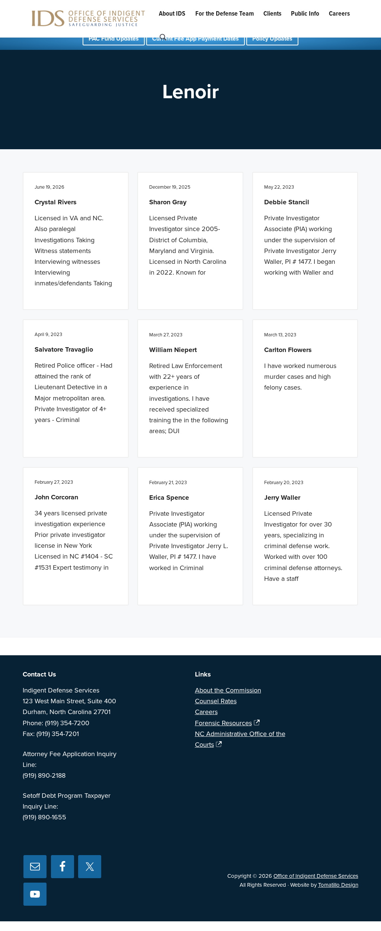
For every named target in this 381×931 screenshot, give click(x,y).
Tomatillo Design (338, 885)
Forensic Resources (223, 723)
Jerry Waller (282, 497)
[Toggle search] (162, 37)
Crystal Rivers (56, 202)
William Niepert (173, 350)
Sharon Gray (167, 202)
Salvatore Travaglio (64, 349)
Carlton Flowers (288, 350)
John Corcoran (56, 497)
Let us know (294, 646)
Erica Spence (169, 497)
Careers (206, 712)
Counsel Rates (216, 701)
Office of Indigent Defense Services (315, 876)
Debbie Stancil (286, 202)
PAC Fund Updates (114, 38)
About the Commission (228, 690)
